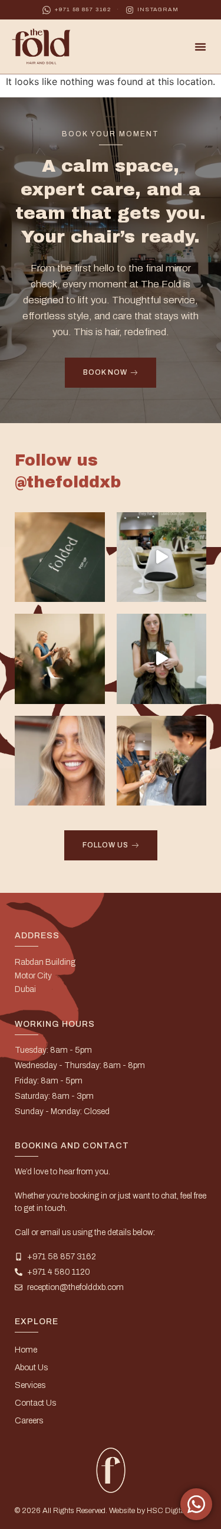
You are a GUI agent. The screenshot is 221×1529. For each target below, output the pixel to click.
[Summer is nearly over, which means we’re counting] (60, 761)
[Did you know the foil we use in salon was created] (60, 557)
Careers (29, 1420)
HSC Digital (167, 1511)
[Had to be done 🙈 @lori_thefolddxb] (162, 557)
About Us (31, 1367)
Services (30, 1385)
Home (26, 1349)
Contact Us (35, 1403)
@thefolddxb (68, 482)
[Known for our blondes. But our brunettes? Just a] (162, 659)
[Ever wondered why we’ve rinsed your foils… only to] (162, 761)
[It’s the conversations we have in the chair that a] (60, 659)
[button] (200, 46)
